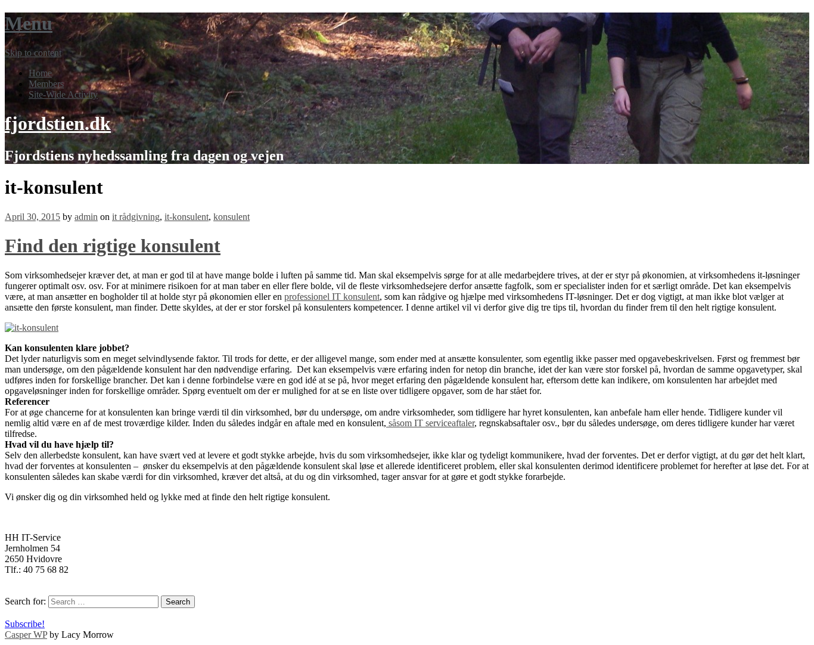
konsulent (231, 217)
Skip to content (33, 53)
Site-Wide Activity (63, 94)
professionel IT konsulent (332, 297)
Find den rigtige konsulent (112, 245)
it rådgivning (136, 217)
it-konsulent (186, 217)
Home (40, 73)
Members (46, 84)
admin (86, 217)
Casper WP (26, 635)
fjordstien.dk (58, 123)
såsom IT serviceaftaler (430, 423)
